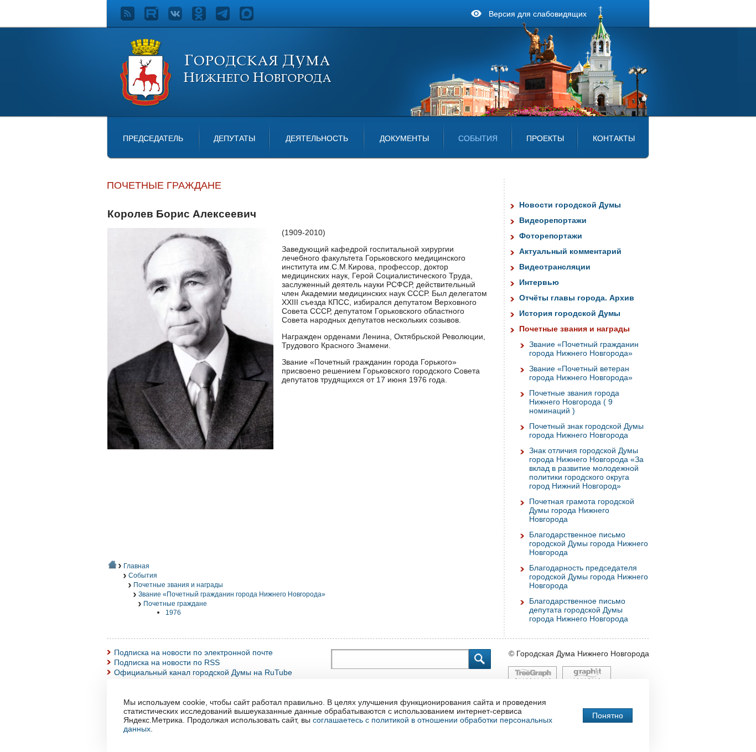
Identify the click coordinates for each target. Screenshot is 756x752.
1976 (173, 612)
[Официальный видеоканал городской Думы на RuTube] (156, 17)
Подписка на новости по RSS (167, 662)
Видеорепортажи (553, 220)
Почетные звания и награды (178, 585)
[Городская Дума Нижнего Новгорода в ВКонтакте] (180, 17)
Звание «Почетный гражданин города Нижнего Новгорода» (231, 594)
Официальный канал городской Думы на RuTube (203, 672)
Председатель (153, 138)
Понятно (607, 715)
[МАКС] (251, 17)
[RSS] (132, 17)
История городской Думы (569, 313)
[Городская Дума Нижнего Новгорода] (226, 104)
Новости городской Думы (570, 204)
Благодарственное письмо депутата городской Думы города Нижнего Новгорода (578, 610)
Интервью (539, 282)
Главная (136, 566)
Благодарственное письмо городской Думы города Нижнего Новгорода (588, 543)
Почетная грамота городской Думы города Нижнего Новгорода (581, 510)
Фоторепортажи (550, 235)
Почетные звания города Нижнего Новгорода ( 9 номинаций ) (574, 401)
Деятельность (317, 138)
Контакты (614, 138)
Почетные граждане (175, 604)
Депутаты (234, 138)
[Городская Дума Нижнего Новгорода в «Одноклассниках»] (204, 17)
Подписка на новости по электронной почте (193, 652)
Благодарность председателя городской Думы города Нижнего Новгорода (588, 576)
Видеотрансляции (555, 266)
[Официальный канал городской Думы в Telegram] (228, 17)
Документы (404, 138)
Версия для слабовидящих (538, 13)
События (478, 138)
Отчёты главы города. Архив (576, 297)
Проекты (545, 138)
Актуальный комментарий (570, 251)
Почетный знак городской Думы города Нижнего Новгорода (586, 430)
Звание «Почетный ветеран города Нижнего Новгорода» (581, 373)
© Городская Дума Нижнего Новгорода (579, 653)
